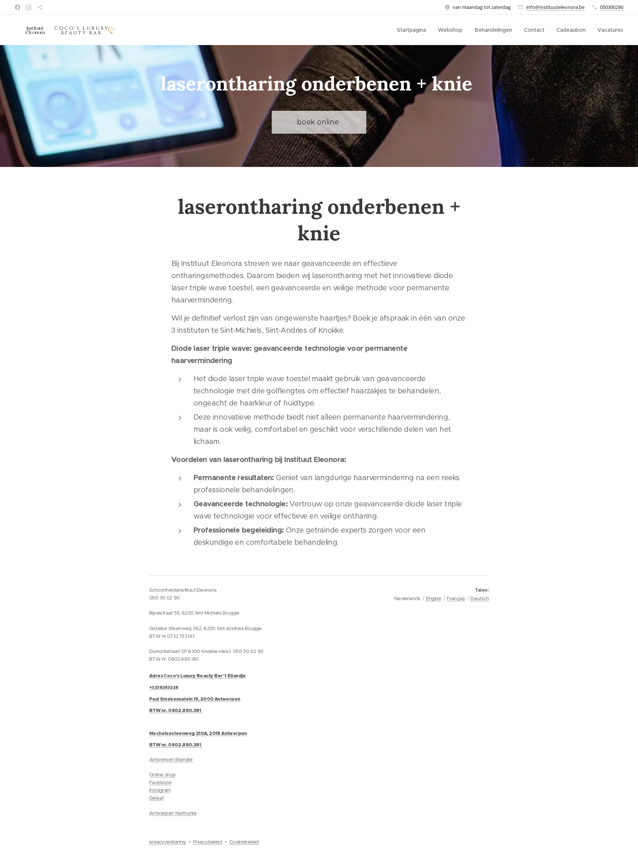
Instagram (160, 790)
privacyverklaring (167, 842)
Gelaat (156, 798)
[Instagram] (28, 7)
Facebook (160, 782)
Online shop (162, 775)
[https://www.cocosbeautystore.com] (39, 7)
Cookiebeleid (244, 842)
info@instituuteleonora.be (555, 7)
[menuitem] (413, 30)
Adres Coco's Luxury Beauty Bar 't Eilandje (197, 676)
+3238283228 (163, 687)
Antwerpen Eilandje (171, 759)
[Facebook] (17, 7)
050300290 (611, 7)
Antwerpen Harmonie (172, 813)
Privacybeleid (207, 842)
